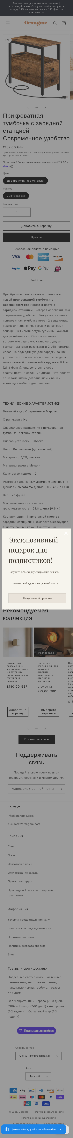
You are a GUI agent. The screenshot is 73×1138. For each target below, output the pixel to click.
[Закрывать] (66, 533)
